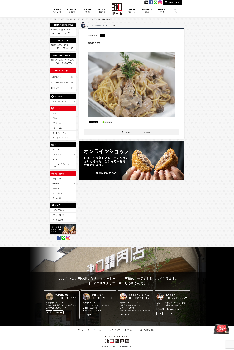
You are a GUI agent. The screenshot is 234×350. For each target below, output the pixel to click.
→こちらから (118, 26)
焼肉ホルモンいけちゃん (62, 55)
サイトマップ (115, 330)
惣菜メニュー (57, 118)
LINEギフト (56, 88)
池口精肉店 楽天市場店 (60, 82)
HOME (52, 19)
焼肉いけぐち (63, 40)
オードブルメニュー (60, 133)
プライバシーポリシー (96, 330)
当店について (57, 179)
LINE (49, 312)
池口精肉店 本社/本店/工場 (63, 25)
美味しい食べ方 (58, 215)
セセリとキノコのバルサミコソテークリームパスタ (85, 19)
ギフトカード (57, 159)
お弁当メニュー (58, 128)
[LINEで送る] (107, 122)
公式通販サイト (57, 77)
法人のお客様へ (58, 198)
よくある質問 (57, 220)
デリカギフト (57, 154)
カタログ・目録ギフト (60, 165)
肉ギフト (55, 149)
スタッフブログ (61, 19)
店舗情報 (55, 188)
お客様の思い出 (58, 210)
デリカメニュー (58, 123)
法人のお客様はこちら (148, 330)
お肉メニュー (57, 113)
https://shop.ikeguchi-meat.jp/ (169, 309)
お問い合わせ (57, 193)
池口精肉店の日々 (59, 101)
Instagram (58, 312)
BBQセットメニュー (60, 138)
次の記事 (146, 132)
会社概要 (55, 183)
